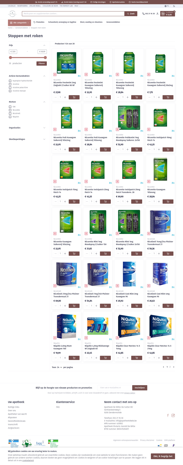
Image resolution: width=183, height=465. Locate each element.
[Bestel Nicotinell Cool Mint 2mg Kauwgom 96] (136, 306)
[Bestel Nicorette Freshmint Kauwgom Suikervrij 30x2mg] (168, 97)
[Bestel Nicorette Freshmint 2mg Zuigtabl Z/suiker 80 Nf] (74, 97)
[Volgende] (173, 367)
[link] (164, 367)
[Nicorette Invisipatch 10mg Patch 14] (160, 117)
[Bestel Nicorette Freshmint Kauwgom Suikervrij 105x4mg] (136, 97)
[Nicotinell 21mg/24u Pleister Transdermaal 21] (66, 273)
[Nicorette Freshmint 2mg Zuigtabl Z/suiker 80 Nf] (66, 62)
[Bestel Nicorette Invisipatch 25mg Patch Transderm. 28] (136, 201)
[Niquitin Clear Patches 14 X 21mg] (160, 326)
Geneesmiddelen (113, 22)
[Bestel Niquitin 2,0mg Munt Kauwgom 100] (74, 358)
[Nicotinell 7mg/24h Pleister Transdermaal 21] (97, 273)
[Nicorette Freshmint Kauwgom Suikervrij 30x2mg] (160, 62)
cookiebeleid (28, 461)
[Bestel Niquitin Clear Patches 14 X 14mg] (136, 358)
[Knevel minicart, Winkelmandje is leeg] (163, 13)
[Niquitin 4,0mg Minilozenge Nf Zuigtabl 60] (97, 326)
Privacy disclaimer (147, 440)
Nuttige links (13, 407)
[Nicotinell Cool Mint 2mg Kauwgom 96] (129, 273)
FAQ (58, 407)
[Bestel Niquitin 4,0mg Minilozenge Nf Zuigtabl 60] (105, 358)
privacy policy (129, 393)
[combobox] (73, 13)
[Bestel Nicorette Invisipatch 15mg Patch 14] (74, 201)
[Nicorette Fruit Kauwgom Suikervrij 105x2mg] (66, 117)
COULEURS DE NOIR (50, 6)
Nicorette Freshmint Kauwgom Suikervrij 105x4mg (125, 85)
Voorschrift (13, 425)
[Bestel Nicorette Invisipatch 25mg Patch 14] (105, 201)
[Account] (157, 13)
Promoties (40, 22)
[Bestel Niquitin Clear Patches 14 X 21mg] (168, 358)
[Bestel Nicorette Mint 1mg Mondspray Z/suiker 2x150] (136, 253)
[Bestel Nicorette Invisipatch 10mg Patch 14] (168, 149)
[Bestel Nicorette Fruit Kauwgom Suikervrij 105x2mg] (74, 149)
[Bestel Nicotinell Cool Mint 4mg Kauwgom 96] (168, 306)
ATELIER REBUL (35, 6)
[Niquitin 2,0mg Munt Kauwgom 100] (66, 326)
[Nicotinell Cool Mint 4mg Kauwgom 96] (160, 273)
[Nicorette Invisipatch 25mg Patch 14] (97, 169)
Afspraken (12, 418)
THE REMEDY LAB (66, 6)
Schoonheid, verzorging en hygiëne (62, 22)
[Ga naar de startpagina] (12, 13)
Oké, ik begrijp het (162, 456)
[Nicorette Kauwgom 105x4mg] (160, 169)
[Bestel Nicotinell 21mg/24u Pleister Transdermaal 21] (74, 306)
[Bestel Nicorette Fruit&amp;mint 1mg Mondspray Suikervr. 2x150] (136, 149)
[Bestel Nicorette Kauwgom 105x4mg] (168, 201)
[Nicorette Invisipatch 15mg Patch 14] (66, 169)
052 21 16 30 (118, 418)
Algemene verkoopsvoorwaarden (125, 440)
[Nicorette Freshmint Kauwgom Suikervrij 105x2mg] (97, 62)
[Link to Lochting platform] (173, 445)
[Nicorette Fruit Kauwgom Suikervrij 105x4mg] (97, 117)
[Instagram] (173, 415)
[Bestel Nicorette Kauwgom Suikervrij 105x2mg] (74, 253)
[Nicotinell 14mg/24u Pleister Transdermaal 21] (160, 221)
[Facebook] (168, 415)
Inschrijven (140, 388)
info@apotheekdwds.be (126, 421)
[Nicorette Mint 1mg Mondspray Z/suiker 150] (97, 221)
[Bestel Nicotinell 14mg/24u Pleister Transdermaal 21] (168, 253)
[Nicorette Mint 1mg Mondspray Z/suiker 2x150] (129, 221)
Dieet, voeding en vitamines (91, 22)
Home (10, 28)
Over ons (12, 411)
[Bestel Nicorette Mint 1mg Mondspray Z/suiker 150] (105, 253)
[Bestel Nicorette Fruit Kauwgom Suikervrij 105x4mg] (105, 149)
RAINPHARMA (22, 6)
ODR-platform (169, 440)
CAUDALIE (11, 6)
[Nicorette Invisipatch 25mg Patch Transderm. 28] (129, 169)
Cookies (159, 440)
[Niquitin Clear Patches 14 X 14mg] (129, 326)
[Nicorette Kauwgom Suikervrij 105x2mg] (66, 221)
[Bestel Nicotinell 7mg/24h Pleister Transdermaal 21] (105, 306)
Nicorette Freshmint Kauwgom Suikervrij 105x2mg (94, 85)
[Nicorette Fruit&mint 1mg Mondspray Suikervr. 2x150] (129, 117)
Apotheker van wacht (17, 414)
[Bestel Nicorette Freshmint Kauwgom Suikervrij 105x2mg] (105, 97)
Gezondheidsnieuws (16, 421)
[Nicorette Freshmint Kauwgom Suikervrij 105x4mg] (129, 62)
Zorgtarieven (13, 428)
